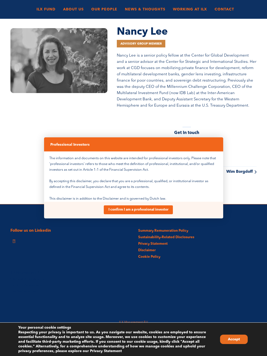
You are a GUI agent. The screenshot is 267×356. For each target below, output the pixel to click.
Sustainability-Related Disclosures (166, 237)
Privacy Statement (153, 243)
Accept (234, 339)
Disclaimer (147, 250)
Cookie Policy (149, 257)
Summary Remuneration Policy (163, 230)
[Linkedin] (13, 241)
